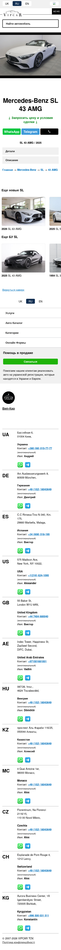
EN (27, 3)
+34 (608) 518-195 (39, 534)
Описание (11, 160)
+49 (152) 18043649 (39, 489)
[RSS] (31, 420)
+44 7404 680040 (38, 616)
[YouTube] (21, 420)
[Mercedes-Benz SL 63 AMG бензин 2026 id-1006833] (23, 225)
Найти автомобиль (18, 23)
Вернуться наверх (13, 290)
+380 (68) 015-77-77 (40, 448)
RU (17, 3)
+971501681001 (37, 661)
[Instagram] (12, 420)
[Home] (14, 11)
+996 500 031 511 (38, 915)
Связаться (30, 361)
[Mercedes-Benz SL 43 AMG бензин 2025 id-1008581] (23, 271)
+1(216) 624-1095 (38, 575)
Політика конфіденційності (18, 942)
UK (7, 3)
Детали (10, 151)
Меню (56, 11)
